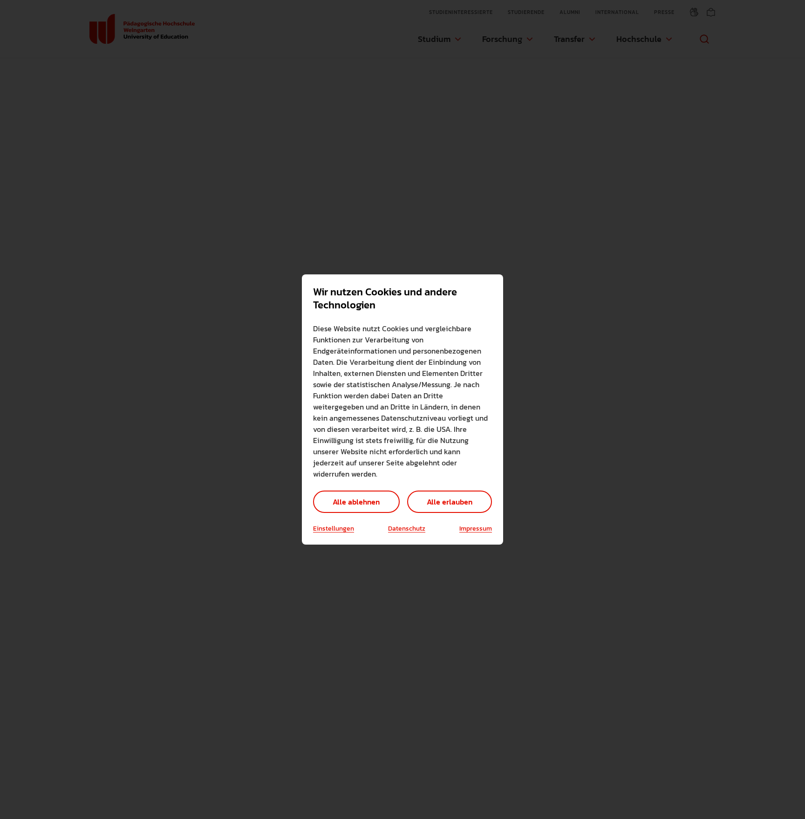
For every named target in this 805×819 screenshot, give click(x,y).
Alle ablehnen (356, 501)
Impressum (475, 528)
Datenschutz (406, 528)
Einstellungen (333, 528)
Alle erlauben (449, 501)
